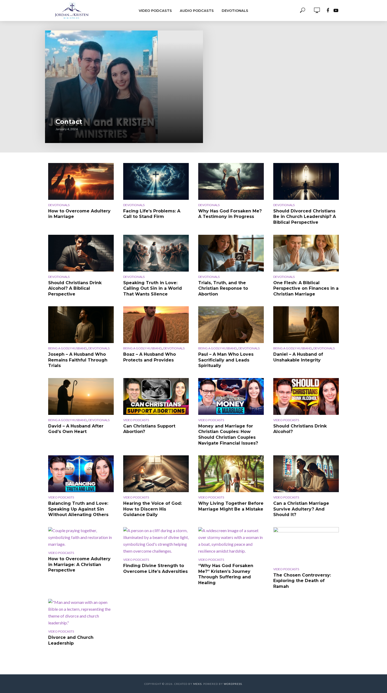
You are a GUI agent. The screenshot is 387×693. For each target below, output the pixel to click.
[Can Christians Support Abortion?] (156, 396)
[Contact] (124, 86)
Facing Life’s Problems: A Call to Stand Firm (151, 213)
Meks (197, 683)
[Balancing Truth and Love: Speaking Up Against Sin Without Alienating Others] (81, 473)
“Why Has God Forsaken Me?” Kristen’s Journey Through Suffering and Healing (225, 574)
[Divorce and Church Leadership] (81, 612)
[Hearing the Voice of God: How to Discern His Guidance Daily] (156, 473)
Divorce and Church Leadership (70, 640)
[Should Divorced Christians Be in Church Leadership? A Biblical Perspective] (306, 181)
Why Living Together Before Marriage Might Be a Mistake (231, 506)
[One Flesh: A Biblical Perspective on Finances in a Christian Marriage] (306, 253)
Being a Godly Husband (67, 348)
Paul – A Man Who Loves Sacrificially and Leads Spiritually (226, 360)
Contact (69, 121)
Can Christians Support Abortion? (149, 429)
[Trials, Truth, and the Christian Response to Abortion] (231, 253)
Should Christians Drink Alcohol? (300, 429)
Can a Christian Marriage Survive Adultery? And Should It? (301, 509)
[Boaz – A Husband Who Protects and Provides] (156, 324)
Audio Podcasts (197, 10)
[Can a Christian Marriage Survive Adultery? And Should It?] (306, 473)
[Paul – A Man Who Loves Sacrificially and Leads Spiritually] (231, 324)
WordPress (233, 683)
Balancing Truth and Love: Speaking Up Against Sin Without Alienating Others (78, 509)
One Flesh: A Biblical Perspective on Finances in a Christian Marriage (306, 288)
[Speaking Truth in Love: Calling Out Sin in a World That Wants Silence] (156, 253)
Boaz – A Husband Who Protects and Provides (149, 357)
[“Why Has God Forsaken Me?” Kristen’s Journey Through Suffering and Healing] (231, 540)
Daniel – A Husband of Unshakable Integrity (298, 357)
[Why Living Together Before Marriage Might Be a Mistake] (231, 473)
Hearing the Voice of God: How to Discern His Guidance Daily (152, 509)
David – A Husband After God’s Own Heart (75, 429)
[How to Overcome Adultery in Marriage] (81, 181)
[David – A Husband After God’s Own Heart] (81, 396)
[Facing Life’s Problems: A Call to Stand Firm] (156, 181)
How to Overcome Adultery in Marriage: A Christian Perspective (79, 564)
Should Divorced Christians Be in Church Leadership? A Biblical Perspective (304, 216)
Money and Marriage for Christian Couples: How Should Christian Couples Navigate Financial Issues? (228, 435)
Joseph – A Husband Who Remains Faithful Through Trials (77, 360)
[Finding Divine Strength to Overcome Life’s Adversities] (156, 540)
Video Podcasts (155, 10)
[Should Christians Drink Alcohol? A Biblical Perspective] (81, 253)
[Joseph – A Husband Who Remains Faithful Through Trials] (81, 324)
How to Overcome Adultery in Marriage (79, 213)
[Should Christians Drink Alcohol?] (306, 396)
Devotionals (235, 10)
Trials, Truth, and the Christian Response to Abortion (223, 288)
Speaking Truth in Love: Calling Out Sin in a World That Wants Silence (152, 288)
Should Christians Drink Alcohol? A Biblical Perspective (75, 288)
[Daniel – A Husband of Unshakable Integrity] (306, 324)
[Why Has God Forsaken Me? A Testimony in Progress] (231, 181)
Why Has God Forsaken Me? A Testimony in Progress (230, 213)
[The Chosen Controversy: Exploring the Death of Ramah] (306, 545)
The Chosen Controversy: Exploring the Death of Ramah (302, 581)
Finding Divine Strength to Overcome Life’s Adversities (155, 568)
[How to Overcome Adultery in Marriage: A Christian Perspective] (81, 537)
